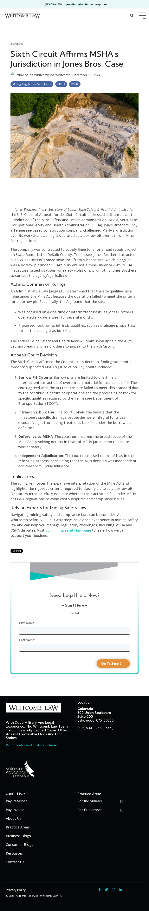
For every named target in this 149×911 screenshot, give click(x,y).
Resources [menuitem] (14, 853)
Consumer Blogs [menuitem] (19, 844)
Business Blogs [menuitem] (18, 835)
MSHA (61, 84)
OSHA (75, 84)
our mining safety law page (68, 530)
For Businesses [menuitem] (89, 809)
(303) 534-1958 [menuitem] (53, 4)
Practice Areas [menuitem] (18, 827)
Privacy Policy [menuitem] (16, 890)
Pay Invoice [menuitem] (15, 809)
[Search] (132, 16)
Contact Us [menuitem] (15, 862)
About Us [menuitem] (14, 818)
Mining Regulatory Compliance (31, 84)
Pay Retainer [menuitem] (16, 801)
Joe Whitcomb (60, 75)
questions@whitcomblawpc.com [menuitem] (86, 4)
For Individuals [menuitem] (89, 801)
